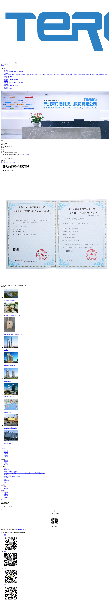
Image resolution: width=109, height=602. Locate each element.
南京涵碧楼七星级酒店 (9, 300)
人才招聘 (6, 456)
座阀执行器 (6, 76)
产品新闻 (11, 82)
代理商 (5, 486)
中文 (2, 65)
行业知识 (21, 82)
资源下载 (6, 84)
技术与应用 (6, 77)
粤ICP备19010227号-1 (21, 529)
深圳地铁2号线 (7, 412)
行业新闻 (16, 82)
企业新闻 (6, 82)
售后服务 (6, 488)
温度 (5, 74)
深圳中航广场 (7, 381)
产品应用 (11, 79)
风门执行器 (93, 74)
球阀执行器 (101, 74)
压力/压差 (69, 74)
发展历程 (11, 71)
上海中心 (6, 350)
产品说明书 (13, 85)
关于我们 (6, 70)
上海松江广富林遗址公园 (10, 428)
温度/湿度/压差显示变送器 (18, 74)
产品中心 (6, 73)
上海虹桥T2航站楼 (8, 443)
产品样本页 (6, 85)
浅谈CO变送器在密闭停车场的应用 (13, 334)
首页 (5, 68)
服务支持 (3, 485)
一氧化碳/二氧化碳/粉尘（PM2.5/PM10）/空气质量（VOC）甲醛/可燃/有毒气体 (46, 74)
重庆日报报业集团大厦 (9, 365)
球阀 (97, 74)
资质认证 (16, 71)
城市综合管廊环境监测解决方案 (12, 315)
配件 (13, 76)
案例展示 (6, 79)
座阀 (106, 74)
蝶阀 (11, 76)
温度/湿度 (8, 74)
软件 (17, 85)
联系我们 (6, 87)
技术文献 (16, 79)
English (5, 65)
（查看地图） (28, 154)
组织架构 (21, 71)
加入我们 (11, 88)
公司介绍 (6, 71)
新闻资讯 (6, 81)
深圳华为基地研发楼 (9, 396)
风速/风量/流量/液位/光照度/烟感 (80, 74)
